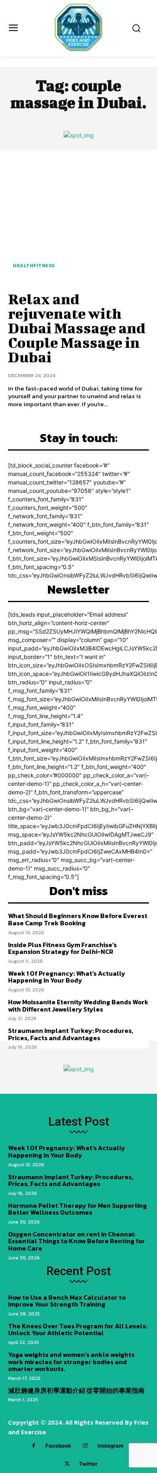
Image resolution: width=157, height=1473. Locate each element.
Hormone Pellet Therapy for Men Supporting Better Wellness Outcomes (77, 1209)
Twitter (88, 1464)
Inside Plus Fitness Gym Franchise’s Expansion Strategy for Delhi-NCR (62, 948)
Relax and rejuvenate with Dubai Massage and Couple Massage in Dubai (76, 327)
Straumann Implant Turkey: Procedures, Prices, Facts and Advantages (70, 1034)
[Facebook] (34, 1446)
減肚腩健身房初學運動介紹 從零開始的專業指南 (76, 1390)
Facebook (58, 1445)
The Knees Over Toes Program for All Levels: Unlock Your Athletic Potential (77, 1329)
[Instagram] (85, 1446)
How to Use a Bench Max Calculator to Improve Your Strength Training (67, 1300)
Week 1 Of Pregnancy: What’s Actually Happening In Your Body (66, 976)
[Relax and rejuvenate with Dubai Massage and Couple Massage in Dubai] (78, 219)
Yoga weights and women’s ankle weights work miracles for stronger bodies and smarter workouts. (71, 1361)
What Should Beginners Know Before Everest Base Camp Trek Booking (77, 919)
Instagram (110, 1445)
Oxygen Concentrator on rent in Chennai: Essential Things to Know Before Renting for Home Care (76, 1241)
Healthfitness (34, 265)
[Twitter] (67, 1464)
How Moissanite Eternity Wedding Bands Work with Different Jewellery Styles (78, 1005)
